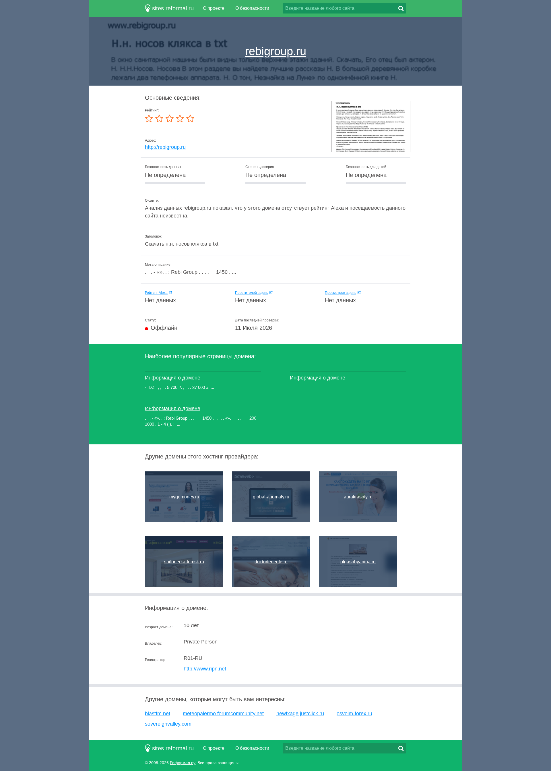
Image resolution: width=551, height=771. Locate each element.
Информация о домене (172, 378)
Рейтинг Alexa (156, 293)
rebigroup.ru (275, 51)
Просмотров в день (340, 293)
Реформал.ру (182, 762)
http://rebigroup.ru (165, 147)
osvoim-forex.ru (354, 713)
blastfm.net (157, 713)
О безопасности (252, 8)
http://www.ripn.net (205, 669)
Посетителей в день (251, 293)
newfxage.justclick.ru (300, 713)
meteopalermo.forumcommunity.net (223, 713)
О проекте (213, 8)
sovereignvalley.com (168, 724)
